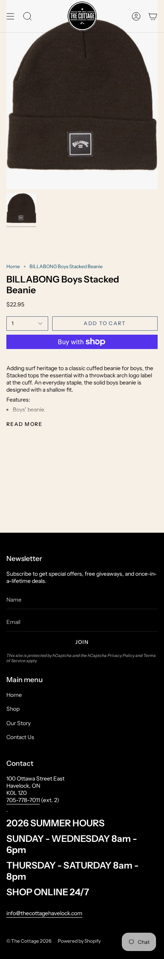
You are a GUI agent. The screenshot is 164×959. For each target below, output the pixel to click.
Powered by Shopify (79, 941)
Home (13, 266)
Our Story (18, 723)
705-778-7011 (23, 800)
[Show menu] (10, 16)
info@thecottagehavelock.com (44, 913)
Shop (13, 708)
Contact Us (20, 737)
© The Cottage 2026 (28, 941)
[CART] (152, 16)
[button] (27, 16)
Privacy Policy (121, 655)
